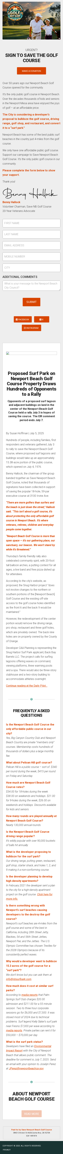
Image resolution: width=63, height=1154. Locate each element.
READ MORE (31, 1114)
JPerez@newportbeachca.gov (26, 1068)
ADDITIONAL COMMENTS (20, 277)
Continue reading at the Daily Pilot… (26, 685)
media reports (30, 994)
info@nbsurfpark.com (18, 979)
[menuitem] (6, 1150)
